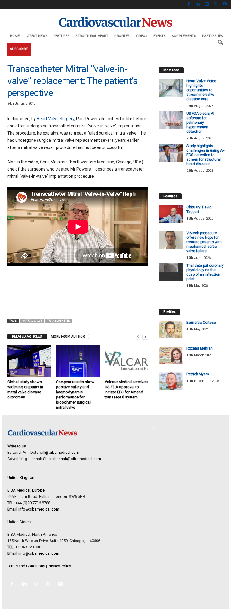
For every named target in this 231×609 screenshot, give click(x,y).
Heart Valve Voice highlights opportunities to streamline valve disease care (201, 90)
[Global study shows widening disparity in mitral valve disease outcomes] (29, 361)
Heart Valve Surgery (55, 118)
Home (15, 36)
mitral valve (32, 320)
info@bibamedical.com (38, 509)
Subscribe (19, 49)
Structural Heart (91, 36)
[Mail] (206, 4)
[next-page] (145, 336)
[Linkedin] (197, 4)
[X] (215, 4)
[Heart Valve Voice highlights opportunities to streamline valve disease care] (171, 88)
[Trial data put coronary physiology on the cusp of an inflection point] (171, 272)
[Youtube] (224, 4)
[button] (220, 42)
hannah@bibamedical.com (77, 458)
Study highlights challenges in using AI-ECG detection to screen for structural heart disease (205, 155)
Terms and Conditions (26, 566)
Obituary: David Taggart (198, 209)
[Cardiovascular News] (115, 22)
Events (159, 36)
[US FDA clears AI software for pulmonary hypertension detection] (171, 120)
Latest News (37, 36)
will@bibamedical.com (59, 452)
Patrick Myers (197, 374)
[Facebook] (188, 4)
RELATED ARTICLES (27, 336)
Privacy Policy (59, 566)
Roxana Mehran (199, 348)
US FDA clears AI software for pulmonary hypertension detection (200, 122)
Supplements (184, 36)
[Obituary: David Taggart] (171, 214)
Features (61, 36)
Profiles (122, 36)
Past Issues (212, 36)
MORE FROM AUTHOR (68, 336)
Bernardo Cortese (201, 322)
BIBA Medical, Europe (26, 490)
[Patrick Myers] (171, 381)
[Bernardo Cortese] (171, 329)
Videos (141, 36)
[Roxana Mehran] (171, 355)
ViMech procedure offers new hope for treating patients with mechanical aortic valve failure (204, 242)
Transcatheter (58, 320)
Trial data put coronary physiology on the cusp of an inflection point (205, 272)
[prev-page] (138, 336)
